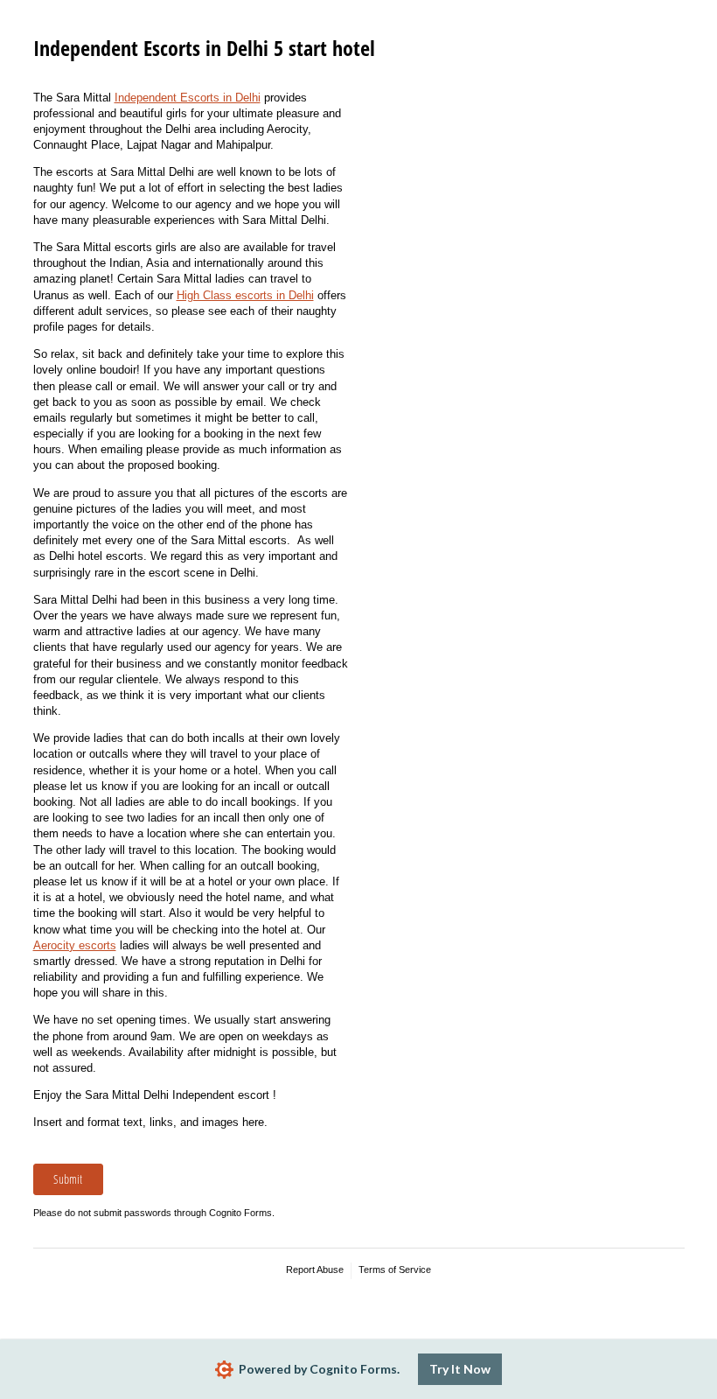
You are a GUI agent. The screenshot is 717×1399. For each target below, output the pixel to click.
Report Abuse (315, 1269)
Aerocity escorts (74, 945)
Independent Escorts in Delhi (188, 97)
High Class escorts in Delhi (245, 295)
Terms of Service (394, 1269)
